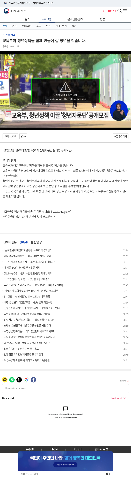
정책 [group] (14, 25)
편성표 (104, 19)
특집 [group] (48, 25)
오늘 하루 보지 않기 (29, 473)
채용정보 (53, 449)
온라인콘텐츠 (75, 19)
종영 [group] (74, 25)
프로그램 (46, 19)
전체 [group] (5, 25)
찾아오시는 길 (101, 449)
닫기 (108, 473)
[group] (65, 461)
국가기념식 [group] (61, 25)
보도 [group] (39, 25)
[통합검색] (119, 11)
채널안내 (77, 449)
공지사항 (30, 449)
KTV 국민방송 (9, 9)
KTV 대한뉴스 (9, 34)
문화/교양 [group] (26, 25)
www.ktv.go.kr (61, 211)
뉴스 (27, 19)
